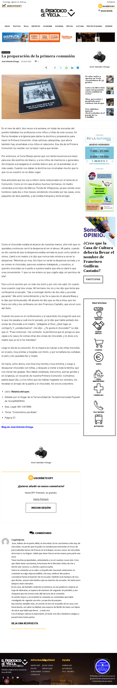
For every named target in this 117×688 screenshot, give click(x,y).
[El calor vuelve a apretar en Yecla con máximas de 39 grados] (110, 79)
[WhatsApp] (66, 67)
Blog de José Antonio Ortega (17, 427)
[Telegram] (78, 67)
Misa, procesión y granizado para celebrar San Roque (94, 101)
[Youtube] (17, 677)
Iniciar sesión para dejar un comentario (28, 629)
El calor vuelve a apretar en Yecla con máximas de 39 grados (94, 79)
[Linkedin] (72, 67)
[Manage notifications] (6, 681)
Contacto (111, 2)
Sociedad (6, 52)
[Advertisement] (41, 223)
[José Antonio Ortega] (41, 452)
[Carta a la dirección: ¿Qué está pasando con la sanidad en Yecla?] (110, 90)
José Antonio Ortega (10, 61)
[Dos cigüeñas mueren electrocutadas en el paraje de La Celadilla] (110, 112)
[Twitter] (60, 67)
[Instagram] (12, 677)
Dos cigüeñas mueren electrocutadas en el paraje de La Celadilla (95, 113)
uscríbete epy (109, 6)
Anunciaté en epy (14, 6)
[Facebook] (54, 67)
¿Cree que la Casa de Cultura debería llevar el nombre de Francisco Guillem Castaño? (98, 257)
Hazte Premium (41, 499)
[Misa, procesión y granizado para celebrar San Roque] (110, 102)
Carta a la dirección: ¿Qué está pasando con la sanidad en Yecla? (95, 91)
